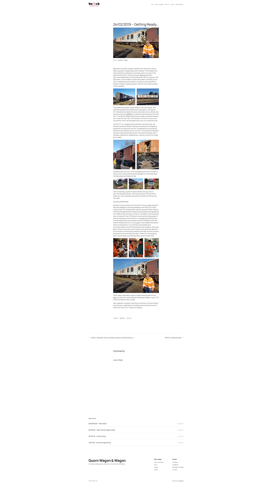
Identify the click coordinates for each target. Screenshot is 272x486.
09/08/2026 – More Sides (98, 424)
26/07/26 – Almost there (97, 436)
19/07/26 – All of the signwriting (100, 443)
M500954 (129, 114)
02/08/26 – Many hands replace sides (102, 430)
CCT (114, 77)
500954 (116, 318)
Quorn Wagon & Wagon (107, 460)
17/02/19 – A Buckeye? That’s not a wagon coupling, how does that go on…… (112, 337)
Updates (126, 60)
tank (114, 297)
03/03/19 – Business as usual (173, 337)
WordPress (181, 480)
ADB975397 (122, 318)
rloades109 (120, 60)
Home (152, 4)
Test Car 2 (143, 75)
